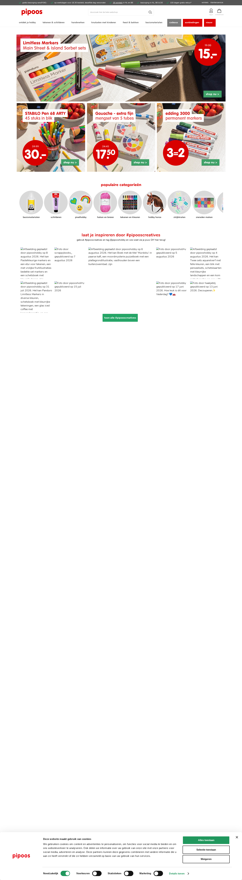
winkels (205, 2)
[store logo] (44, 12)
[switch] (97, 873)
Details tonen (176, 873)
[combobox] (121, 12)
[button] (36, 263)
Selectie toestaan (206, 849)
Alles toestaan (206, 840)
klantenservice (217, 2)
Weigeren (206, 859)
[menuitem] (28, 23)
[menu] (121, 23)
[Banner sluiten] (237, 837)
